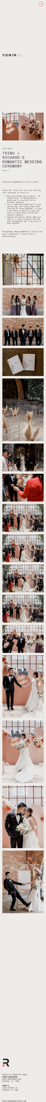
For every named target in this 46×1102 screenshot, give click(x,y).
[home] (12, 55)
